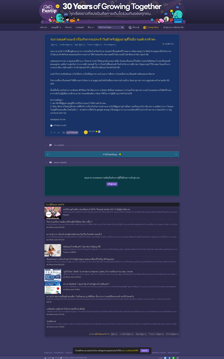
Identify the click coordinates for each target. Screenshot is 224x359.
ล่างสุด (57, 358)
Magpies (66, 215)
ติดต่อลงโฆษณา (174, 353)
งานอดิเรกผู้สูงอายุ (65, 45)
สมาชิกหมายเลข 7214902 (55, 327)
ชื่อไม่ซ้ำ (92, 131)
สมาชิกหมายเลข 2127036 (55, 314)
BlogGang (48, 353)
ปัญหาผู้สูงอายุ (80, 45)
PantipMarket (59, 353)
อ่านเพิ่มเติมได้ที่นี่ (131, 351)
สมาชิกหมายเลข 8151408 (55, 227)
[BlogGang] (99, 132)
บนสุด (49, 358)
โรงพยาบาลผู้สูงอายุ (94, 45)
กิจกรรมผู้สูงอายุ (110, 45)
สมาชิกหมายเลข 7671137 (55, 240)
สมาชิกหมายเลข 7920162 (72, 277)
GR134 (49, 302)
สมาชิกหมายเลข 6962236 (55, 265)
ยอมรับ (144, 351)
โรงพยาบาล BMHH (69, 252)
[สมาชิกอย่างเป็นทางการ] (97, 132)
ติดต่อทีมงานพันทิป (159, 353)
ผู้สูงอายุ (54, 45)
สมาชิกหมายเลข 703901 (71, 289)
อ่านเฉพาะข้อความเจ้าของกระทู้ (75, 358)
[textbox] (111, 27)
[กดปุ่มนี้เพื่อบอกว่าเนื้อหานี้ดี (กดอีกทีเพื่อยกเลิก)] (54, 132)
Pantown (69, 353)
